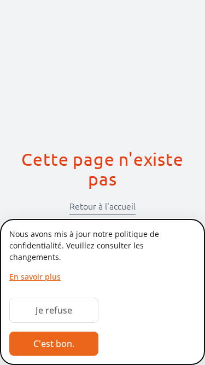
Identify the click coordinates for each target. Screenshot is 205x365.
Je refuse (54, 310)
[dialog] (102, 292)
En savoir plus (35, 276)
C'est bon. (53, 344)
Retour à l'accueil (102, 206)
